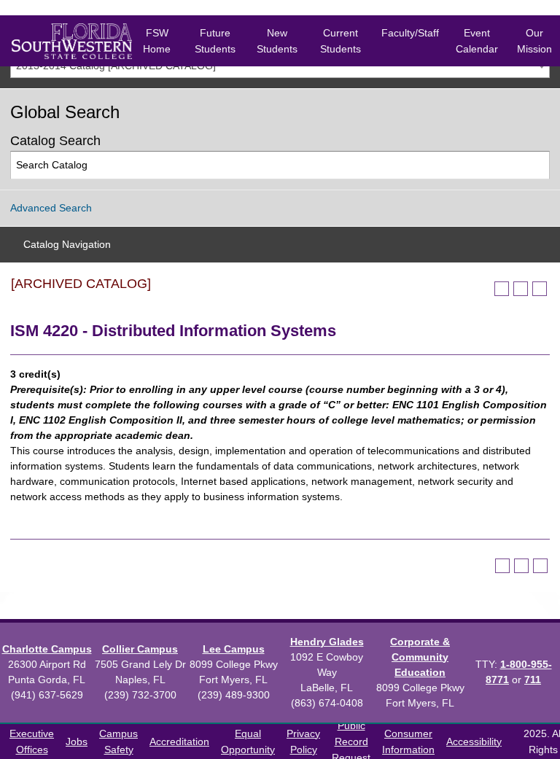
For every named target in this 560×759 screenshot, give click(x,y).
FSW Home (157, 41)
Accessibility (474, 741)
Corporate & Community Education (420, 657)
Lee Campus (234, 649)
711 (532, 679)
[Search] (536, 165)
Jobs (77, 741)
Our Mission (534, 41)
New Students (277, 41)
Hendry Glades (327, 641)
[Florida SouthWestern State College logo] (60, 41)
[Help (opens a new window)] (539, 288)
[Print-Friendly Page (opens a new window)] (520, 288)
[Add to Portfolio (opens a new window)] (501, 288)
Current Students (340, 41)
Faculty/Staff (410, 33)
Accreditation (179, 741)
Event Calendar (477, 41)
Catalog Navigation (67, 244)
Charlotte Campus (47, 649)
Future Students (215, 41)
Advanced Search (51, 208)
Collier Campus (140, 649)
